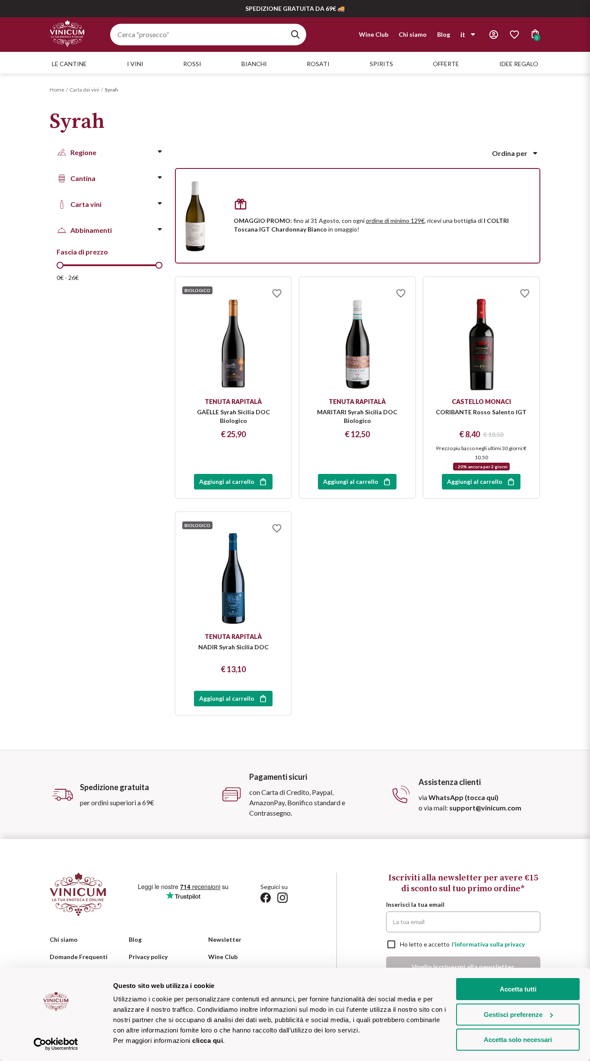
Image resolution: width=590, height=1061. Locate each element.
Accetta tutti (518, 989)
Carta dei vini (84, 89)
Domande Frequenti (79, 956)
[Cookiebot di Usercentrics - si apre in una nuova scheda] (56, 1044)
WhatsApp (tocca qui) (463, 797)
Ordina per (509, 153)
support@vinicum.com (485, 808)
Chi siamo (413, 34)
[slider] (60, 265)
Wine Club (373, 34)
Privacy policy (148, 956)
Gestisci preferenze (513, 1014)
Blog (443, 34)
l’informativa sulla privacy (488, 944)
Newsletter (224, 939)
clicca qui (207, 1040)
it (462, 34)
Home (57, 89)
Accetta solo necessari (518, 1039)
